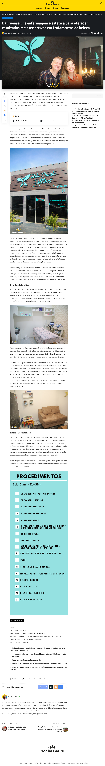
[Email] (95, 33)
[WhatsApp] (53, 757)
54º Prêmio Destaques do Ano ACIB (87, 109)
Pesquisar (98, 95)
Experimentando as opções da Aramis (26, 660)
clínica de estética (38, 129)
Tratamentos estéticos (49, 121)
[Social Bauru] (52, 3)
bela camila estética (30, 679)
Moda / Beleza (8, 18)
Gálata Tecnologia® (59, 763)
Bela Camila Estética (22, 121)
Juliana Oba (11, 33)
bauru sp (19, 679)
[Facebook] (51, 757)
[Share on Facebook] (88, 33)
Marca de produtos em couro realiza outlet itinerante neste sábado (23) (39, 664)
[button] (4, 3)
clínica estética (43, 679)
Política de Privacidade (42, 763)
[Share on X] (92, 33)
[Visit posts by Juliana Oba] (3, 33)
